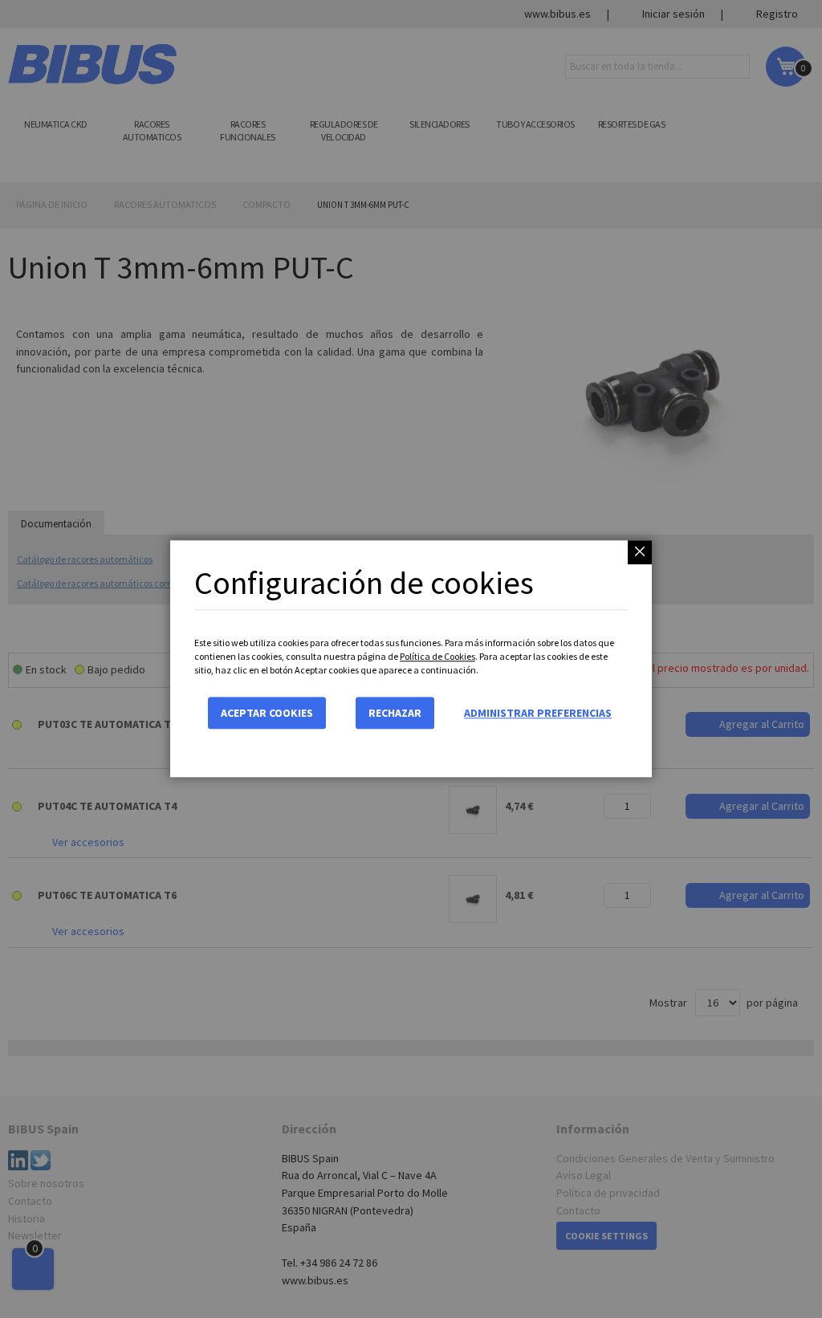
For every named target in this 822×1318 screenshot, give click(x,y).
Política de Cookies (437, 656)
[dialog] (411, 659)
